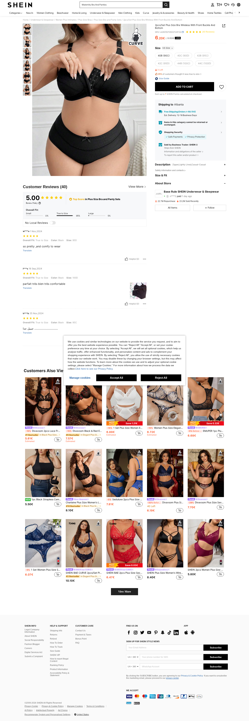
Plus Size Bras (85, 20)
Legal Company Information (32, 630)
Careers (28, 648)
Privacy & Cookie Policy (192, 676)
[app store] (186, 634)
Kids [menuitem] (137, 13)
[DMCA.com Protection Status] (137, 703)
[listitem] (43, 410)
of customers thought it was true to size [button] (179, 74)
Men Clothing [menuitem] (125, 13)
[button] (233, 5)
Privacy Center (31, 706)
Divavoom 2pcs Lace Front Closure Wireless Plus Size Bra (43, 431)
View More (124, 591)
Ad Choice (63, 710)
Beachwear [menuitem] (63, 13)
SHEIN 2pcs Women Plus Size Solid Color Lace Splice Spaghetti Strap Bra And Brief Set (206, 569)
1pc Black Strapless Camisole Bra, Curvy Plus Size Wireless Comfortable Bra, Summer (43, 499)
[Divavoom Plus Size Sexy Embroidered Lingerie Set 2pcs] (206, 473)
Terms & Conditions (95, 706)
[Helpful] (126, 259)
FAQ (77, 643)
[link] (219, 5)
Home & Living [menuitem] (79, 13)
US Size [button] (166, 48)
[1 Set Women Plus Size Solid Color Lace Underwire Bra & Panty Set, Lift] (43, 543)
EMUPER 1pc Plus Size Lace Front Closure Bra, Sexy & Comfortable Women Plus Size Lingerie (206, 431)
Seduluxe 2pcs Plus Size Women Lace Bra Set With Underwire (125, 499)
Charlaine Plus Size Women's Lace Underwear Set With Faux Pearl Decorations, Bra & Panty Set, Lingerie (84, 502)
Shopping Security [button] (173, 132)
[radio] (163, 56)
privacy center (172, 678)
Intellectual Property (45, 710)
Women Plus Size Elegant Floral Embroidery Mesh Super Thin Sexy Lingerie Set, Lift (165, 428)
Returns (53, 635)
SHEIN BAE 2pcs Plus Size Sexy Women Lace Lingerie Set (124, 572)
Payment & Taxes (83, 635)
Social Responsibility (34, 640)
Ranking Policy (57, 665)
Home (25, 20)
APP (186, 626)
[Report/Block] (144, 259)
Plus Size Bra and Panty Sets (107, 20)
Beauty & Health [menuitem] (186, 13)
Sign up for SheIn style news (143, 641)
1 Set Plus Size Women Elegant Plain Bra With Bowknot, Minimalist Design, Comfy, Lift (125, 428)
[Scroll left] (235, 12)
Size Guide (55, 651)
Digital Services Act (33, 652)
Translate (27, 250)
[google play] (192, 634)
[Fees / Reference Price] (166, 38)
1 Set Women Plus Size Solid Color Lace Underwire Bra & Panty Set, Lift (43, 569)
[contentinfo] (177, 696)
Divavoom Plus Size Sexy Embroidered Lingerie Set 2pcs (206, 502)
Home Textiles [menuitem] (214, 13)
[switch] (53, 222)
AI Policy (29, 710)
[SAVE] (221, 86)
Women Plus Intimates (66, 20)
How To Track (56, 647)
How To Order (56, 643)
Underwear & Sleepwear (42, 20)
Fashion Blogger (32, 644)
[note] (124, 423)
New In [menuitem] (29, 13)
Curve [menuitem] (146, 13)
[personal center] (213, 5)
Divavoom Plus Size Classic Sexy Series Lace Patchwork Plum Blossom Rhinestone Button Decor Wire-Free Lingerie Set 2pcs (165, 502)
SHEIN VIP (55, 655)
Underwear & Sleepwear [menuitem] (102, 13)
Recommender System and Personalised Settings (47, 714)
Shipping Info (56, 630)
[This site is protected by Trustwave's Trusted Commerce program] (128, 703)
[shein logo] (20, 4)
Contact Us (80, 630)
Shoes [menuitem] (201, 13)
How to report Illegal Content (59, 660)
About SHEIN (31, 636)
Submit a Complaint (34, 656)
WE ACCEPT (132, 690)
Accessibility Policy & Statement (59, 674)
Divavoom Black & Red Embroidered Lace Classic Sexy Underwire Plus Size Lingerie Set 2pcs (84, 431)
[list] (153, 632)
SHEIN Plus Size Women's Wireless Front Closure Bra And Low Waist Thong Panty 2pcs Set (165, 572)
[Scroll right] (239, 12)
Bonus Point (81, 639)
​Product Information (59, 669)
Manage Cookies (75, 706)
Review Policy (32, 203)
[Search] (166, 5)
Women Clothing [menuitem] (45, 13)
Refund (53, 639)
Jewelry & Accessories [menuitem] (163, 13)
